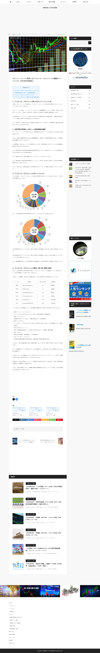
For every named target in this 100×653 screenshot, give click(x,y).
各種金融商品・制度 (80, 90)
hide (28, 87)
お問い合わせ (85, 1)
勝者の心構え (80, 324)
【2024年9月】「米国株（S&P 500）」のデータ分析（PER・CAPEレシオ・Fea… (44, 518)
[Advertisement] (50, 22)
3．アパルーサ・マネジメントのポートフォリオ (23, 94)
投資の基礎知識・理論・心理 (80, 93)
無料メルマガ (40, 1)
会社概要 (74, 1)
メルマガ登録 (80, 258)
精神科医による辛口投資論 (50, 7)
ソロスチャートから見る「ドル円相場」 (83, 163)
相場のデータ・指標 (14, 38)
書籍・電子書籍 (52, 1)
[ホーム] (10, 2)
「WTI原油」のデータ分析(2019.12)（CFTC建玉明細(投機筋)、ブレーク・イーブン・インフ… (43, 549)
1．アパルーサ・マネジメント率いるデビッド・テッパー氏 (26, 90)
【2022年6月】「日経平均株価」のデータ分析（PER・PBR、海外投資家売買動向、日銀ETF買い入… (44, 503)
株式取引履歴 (80, 100)
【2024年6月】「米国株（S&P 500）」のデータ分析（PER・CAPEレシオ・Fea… (44, 534)
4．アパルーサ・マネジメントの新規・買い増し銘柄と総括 (26, 97)
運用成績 (80, 68)
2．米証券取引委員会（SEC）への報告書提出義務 (24, 92)
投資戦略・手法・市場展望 (80, 97)
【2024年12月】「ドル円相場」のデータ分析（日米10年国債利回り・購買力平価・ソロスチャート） (44, 487)
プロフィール (12, 605)
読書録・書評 (80, 108)
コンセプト (12, 608)
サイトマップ (63, 1)
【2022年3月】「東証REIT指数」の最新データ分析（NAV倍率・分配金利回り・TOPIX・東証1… (43, 565)
